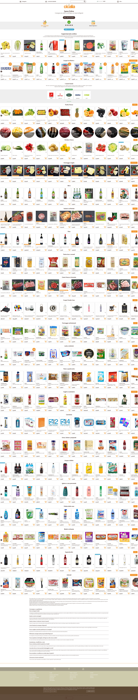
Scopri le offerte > (69, 60)
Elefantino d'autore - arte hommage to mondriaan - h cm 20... (17, 316)
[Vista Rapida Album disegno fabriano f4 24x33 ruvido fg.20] (69, 427)
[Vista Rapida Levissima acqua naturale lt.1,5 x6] (34, 472)
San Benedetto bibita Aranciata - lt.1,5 (76, 476)
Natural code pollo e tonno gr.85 (53, 590)
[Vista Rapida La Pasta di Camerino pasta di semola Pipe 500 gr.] (81, 50)
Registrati (91, 676)
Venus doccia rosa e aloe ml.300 (88, 499)
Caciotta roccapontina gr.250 (40, 178)
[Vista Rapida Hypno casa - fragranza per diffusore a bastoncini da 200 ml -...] (129, 312)
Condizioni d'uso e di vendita (34, 677)
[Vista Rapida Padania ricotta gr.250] (129, 335)
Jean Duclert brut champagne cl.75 (53, 247)
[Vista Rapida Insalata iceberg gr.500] (10, 152)
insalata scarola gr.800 (111, 155)
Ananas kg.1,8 (74, 120)
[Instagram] (55, 669)
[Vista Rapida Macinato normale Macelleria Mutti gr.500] (57, 289)
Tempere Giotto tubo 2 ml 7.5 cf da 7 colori (101, 431)
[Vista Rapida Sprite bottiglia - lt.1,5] (105, 73)
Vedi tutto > (134, 391)
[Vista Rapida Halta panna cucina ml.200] (105, 358)
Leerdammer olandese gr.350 (88, 178)
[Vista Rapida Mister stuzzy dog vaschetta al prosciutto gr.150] (93, 587)
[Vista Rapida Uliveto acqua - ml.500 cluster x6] (117, 472)
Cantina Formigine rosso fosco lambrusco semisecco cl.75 (88, 247)
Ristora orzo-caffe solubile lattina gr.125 (65, 77)
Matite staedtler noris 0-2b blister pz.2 (6, 431)
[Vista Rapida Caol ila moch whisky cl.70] (34, 564)
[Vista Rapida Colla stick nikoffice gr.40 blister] (22, 427)
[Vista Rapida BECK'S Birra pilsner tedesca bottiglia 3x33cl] (93, 198)
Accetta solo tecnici (47, 691)
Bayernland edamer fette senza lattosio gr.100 (112, 54)
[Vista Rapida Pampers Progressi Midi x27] (129, 541)
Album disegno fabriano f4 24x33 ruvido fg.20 (65, 431)
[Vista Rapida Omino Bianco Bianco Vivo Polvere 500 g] (129, 518)
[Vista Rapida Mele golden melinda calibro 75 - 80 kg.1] (10, 50)
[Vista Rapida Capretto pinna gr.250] (34, 50)
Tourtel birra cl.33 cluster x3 (76, 201)
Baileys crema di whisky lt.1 (100, 567)
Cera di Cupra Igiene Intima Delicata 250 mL (52, 499)
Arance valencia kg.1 (87, 120)
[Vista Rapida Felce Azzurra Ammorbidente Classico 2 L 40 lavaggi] (117, 518)
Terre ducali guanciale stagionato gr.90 (124, 225)
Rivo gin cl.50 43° (133, 567)
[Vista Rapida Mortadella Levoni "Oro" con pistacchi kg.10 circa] (69, 221)
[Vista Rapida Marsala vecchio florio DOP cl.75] (81, 564)
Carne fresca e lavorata (74, 674)
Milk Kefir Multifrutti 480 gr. (5, 361)
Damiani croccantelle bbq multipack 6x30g (75, 385)
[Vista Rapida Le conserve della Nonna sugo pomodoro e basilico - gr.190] (81, 404)
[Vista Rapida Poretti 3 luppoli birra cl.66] (34, 198)
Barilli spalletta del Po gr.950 (40, 224)
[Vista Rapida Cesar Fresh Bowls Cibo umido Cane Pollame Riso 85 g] (34, 587)
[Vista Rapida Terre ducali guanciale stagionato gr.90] (129, 221)
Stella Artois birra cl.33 (39, 53)
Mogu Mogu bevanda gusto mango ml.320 (101, 476)
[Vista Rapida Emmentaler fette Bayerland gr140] (81, 335)
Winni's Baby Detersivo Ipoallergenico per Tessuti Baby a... (89, 522)
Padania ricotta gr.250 (122, 338)
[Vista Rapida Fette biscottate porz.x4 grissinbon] (93, 73)
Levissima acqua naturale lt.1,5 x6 (29, 476)
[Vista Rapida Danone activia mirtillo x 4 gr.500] (46, 358)
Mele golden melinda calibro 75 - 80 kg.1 (5, 54)
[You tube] (83, 669)
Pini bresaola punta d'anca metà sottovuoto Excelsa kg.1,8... (112, 225)
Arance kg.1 (14, 120)
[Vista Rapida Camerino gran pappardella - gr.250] (129, 266)
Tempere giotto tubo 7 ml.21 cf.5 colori (88, 431)
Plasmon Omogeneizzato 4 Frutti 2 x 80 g (101, 545)
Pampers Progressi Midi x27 (123, 544)
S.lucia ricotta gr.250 (87, 338)
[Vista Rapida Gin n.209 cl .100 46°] (57, 564)
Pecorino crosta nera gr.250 (29, 178)
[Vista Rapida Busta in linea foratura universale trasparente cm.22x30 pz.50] (34, 427)
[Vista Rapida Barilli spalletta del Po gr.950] (46, 221)
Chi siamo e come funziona (54, 674)
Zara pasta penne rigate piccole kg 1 (53, 270)
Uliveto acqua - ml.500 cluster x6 (112, 476)
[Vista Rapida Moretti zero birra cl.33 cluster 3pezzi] (129, 198)
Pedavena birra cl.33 (15, 201)
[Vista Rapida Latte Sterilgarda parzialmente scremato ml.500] (57, 358)
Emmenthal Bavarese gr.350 (17, 178)
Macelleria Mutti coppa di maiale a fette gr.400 (113, 293)
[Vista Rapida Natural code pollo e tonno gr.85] (57, 587)
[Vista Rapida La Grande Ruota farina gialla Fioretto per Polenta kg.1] (69, 450)
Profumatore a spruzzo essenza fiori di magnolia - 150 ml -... (88, 316)
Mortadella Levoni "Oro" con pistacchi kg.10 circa (64, 225)
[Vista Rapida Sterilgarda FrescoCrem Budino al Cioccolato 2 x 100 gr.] (34, 358)
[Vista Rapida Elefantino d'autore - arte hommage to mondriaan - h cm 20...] (22, 312)
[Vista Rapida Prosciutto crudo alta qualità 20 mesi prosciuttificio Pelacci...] (22, 221)
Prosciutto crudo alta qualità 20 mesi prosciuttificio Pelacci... (17, 225)
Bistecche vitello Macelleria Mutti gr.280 (124, 293)
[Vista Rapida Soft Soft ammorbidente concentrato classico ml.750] (81, 518)
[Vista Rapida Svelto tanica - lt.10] (34, 518)
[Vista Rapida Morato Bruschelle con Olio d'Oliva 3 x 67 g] (57, 381)
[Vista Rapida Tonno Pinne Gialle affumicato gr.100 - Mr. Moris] (69, 289)
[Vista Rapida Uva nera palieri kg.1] (105, 117)
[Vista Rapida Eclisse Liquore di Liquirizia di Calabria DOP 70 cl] (10, 564)
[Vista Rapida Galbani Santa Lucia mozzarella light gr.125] (105, 335)
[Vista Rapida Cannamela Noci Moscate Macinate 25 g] (34, 404)
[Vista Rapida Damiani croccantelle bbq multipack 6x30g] (81, 381)
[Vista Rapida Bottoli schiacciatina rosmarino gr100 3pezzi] (46, 381)
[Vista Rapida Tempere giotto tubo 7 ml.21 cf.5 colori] (93, 427)
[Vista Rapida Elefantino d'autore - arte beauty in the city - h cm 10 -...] (105, 50)
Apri (135, 369)
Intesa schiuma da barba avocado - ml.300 (77, 499)
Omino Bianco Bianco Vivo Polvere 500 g (124, 522)
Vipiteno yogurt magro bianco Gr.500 (123, 54)
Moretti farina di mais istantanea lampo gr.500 (29, 454)
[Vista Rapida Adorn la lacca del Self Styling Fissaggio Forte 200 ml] (105, 495)
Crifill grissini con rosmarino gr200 (30, 384)
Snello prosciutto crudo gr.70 (100, 224)
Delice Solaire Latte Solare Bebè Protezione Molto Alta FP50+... (29, 499)
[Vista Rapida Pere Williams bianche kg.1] (10, 117)
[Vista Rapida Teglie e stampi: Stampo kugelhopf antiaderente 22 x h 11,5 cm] (57, 312)
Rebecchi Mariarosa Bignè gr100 (5, 453)
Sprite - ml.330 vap (39, 76)
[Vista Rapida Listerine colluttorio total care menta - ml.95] (22, 495)
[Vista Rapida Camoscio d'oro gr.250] (129, 175)
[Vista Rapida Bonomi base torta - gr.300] (46, 450)
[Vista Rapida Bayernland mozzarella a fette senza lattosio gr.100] (69, 335)
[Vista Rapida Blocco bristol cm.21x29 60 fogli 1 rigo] (129, 427)
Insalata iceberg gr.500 (4, 155)
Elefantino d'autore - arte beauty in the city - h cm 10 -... (101, 54)
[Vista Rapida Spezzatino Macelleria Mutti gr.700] (81, 289)
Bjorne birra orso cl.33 (4, 201)
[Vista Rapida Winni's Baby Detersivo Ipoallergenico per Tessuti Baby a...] (93, 518)
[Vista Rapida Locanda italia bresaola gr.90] (34, 221)
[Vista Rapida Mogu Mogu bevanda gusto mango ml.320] (105, 472)
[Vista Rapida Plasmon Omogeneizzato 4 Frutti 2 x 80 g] (105, 541)
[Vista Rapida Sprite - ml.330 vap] (46, 73)
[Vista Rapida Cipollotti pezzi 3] (81, 152)
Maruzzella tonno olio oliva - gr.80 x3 (101, 408)
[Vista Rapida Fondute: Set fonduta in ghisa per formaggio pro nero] (117, 312)
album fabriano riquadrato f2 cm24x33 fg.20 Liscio (52, 431)
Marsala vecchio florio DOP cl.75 (76, 567)
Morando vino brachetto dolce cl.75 (65, 53)
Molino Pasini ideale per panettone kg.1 (89, 454)
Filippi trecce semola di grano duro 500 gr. (30, 270)
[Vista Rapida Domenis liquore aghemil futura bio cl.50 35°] (22, 564)
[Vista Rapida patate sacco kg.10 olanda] (93, 152)
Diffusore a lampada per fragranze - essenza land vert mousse (30, 316)
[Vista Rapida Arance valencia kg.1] (93, 117)
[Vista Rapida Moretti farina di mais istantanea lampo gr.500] (34, 450)
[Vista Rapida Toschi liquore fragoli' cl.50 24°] (69, 564)
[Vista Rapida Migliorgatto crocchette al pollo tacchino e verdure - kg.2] (117, 587)
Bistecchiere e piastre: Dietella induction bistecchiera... (5, 316)
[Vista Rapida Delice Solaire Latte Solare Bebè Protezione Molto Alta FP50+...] (34, 495)
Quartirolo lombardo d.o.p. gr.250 (53, 178)
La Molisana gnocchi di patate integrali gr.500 (17, 270)
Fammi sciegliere (53, 691)
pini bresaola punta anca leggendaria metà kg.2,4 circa (52, 54)
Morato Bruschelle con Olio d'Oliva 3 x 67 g (53, 385)
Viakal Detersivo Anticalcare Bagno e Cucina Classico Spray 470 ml (64, 522)
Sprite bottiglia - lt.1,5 (99, 76)
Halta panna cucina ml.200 (100, 361)
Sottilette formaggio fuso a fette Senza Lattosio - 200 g (17, 339)
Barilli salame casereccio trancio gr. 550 (88, 225)
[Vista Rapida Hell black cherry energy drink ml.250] (69, 472)
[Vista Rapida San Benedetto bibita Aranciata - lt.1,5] (81, 472)
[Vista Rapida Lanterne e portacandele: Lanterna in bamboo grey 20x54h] (46, 312)
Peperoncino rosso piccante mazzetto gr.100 (29, 156)
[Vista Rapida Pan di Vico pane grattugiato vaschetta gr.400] (69, 381)
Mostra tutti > (134, 162)
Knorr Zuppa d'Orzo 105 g (99, 270)
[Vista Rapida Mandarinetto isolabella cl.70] (46, 564)
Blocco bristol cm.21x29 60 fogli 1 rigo (124, 431)
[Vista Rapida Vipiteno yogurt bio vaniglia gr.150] (117, 358)
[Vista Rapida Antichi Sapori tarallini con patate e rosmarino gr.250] (129, 381)
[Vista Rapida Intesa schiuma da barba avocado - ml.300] (81, 495)
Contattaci (92, 677)
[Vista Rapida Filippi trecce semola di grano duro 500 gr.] (34, 266)
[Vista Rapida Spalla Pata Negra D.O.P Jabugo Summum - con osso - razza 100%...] (10, 221)
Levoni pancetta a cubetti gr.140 (53, 224)
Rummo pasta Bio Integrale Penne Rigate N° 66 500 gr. (65, 270)
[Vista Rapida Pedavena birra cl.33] (22, 198)
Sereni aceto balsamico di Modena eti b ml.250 (89, 408)
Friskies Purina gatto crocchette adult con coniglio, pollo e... (124, 77)
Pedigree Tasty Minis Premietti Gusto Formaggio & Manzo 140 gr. (101, 591)
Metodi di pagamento (32, 676)
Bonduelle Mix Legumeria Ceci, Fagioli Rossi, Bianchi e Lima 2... (17, 408)
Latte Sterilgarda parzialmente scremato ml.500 (52, 362)
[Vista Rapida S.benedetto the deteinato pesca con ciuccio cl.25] (117, 73)
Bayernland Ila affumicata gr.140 (41, 338)
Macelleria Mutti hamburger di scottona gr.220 (88, 54)
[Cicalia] (69, 6)
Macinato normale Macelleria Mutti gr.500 (53, 293)
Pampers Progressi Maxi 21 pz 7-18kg (88, 545)
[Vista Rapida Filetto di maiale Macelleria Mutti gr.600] (22, 289)
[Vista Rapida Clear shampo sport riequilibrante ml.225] (46, 495)
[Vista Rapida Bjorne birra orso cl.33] (10, 198)
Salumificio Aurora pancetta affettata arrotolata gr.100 (76, 225)
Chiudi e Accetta (91, 691)
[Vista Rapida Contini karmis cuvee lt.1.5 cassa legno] (129, 243)
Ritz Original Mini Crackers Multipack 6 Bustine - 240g (111, 385)
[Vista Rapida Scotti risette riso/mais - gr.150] (22, 381)
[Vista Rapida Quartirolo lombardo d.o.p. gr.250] (57, 175)
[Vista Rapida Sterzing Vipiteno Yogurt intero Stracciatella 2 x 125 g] (22, 358)
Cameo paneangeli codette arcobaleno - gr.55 (52, 454)
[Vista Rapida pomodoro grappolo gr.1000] (105, 152)
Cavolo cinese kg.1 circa (16, 53)
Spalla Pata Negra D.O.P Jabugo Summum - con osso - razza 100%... (5, 225)
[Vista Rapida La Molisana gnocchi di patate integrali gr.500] (22, 266)
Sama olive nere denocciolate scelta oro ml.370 (5, 408)
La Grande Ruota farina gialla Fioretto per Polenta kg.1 (64, 454)
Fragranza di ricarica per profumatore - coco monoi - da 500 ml (64, 316)
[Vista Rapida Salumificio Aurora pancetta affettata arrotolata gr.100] (81, 221)
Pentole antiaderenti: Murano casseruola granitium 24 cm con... (77, 316)
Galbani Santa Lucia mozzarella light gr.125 (100, 339)
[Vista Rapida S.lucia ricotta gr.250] (93, 335)
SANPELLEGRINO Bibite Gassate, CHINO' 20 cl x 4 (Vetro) (17, 476)
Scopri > (135, 208)
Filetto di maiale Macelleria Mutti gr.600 (17, 293)
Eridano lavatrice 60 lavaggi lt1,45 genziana (6, 522)
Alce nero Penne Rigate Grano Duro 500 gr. (88, 270)
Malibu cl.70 (109, 567)
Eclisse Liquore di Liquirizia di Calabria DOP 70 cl (5, 568)
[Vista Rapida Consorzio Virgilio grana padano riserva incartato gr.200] (117, 335)
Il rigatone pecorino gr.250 (99, 178)
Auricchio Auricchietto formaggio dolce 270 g (29, 339)
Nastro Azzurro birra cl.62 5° (100, 201)
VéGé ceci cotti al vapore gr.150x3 (112, 407)
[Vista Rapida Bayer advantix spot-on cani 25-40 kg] (69, 587)
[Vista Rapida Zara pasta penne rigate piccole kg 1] (57, 266)
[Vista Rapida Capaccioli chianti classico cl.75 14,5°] (46, 243)
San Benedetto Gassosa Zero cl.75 (53, 476)
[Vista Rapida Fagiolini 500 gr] (46, 152)
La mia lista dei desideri (94, 674)
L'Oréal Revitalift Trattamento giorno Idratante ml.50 (123, 499)
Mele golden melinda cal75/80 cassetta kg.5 (40, 121)
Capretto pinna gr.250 (28, 53)
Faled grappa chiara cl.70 (123, 567)
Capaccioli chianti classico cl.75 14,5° (40, 247)
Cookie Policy (70, 689)
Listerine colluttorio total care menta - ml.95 (17, 499)
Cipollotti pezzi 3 (74, 155)
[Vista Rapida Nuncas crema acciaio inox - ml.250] (46, 518)
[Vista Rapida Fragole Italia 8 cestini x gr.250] (69, 117)
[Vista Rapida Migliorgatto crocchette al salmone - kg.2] (10, 587)
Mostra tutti (69, 101)
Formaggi (71, 679)
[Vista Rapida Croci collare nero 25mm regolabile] (46, 587)
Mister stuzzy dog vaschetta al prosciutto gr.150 (88, 591)
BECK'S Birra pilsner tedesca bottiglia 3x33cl (88, 202)
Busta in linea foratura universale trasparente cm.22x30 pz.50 (29, 431)
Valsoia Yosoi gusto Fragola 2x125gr (76, 362)
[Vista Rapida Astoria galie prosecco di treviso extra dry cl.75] (105, 243)
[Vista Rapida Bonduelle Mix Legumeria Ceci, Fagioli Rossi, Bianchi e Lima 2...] (22, 404)
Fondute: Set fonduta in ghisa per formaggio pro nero (112, 316)
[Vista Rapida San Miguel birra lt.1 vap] (69, 198)
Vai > (135, 254)
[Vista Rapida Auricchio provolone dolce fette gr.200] (10, 335)
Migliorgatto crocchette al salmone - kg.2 (6, 591)
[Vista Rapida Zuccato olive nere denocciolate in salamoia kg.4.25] (46, 404)
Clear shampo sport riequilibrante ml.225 (41, 499)
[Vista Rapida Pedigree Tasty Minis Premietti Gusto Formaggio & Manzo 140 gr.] (105, 587)
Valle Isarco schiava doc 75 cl (17, 247)
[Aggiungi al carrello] (10, 56)
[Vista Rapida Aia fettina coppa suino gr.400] (105, 289)
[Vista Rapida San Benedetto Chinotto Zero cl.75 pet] (46, 472)
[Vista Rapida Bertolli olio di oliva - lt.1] (69, 404)
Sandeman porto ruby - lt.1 (76, 247)
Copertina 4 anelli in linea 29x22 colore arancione (41, 431)
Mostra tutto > (133, 575)
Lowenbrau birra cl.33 (39, 201)
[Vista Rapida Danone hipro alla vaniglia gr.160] (93, 358)
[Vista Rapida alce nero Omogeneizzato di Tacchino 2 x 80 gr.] (34, 541)
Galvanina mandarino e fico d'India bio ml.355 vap (5, 476)
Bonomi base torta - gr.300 (40, 453)
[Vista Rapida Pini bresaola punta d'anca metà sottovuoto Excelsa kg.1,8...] (117, 221)
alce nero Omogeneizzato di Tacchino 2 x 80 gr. (29, 545)
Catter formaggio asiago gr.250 (52, 338)
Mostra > (134, 104)
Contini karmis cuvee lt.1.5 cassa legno (124, 247)
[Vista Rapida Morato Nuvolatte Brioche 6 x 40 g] (93, 381)
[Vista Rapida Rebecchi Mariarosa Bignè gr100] (10, 450)
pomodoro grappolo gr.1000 (100, 155)
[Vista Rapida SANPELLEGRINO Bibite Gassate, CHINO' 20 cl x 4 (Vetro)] (22, 472)
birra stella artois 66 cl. (51, 201)
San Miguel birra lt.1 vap (63, 201)
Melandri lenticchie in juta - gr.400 (124, 407)
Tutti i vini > (134, 231)
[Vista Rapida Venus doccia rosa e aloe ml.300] (93, 495)
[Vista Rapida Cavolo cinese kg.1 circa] (22, 50)
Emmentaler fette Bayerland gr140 (77, 338)
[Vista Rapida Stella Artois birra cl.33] (46, 50)
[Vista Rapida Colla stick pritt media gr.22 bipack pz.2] (117, 427)
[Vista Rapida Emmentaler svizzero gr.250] (81, 175)
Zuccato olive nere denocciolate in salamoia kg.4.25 (41, 408)
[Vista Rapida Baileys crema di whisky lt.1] (105, 564)
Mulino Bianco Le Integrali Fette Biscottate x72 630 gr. (17, 77)
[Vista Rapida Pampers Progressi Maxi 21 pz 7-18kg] (93, 541)
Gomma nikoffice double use (76, 430)
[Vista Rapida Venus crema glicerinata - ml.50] (117, 495)
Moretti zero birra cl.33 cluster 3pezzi (123, 202)
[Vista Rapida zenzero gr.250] (129, 152)
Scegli (76, 689)
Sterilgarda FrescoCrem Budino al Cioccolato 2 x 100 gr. (29, 362)
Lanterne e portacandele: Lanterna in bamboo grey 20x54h (41, 316)
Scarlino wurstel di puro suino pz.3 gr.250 (89, 293)
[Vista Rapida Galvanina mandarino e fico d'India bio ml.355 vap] (10, 472)
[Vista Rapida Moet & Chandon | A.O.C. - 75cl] (34, 243)
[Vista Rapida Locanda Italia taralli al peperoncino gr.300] (10, 381)
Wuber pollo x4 (38, 292)
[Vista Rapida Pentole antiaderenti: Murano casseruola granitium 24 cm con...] (81, 312)
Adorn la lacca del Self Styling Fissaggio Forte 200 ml (100, 499)
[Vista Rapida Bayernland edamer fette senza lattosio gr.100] (117, 50)
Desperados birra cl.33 (111, 201)
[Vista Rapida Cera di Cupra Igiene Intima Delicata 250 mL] (57, 495)
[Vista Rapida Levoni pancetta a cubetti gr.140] (57, 221)
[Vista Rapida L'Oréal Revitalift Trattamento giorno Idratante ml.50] (129, 495)
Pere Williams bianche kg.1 (5, 120)
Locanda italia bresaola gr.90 (29, 224)
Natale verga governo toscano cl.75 (64, 247)
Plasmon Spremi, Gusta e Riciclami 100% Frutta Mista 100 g (6, 545)
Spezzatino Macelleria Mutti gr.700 (77, 292)
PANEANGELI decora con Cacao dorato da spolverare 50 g (112, 454)
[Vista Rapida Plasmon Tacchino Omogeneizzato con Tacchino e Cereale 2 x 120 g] (117, 541)
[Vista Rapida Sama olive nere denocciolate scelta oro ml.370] (10, 404)
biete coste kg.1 (15, 155)
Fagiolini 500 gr (38, 155)
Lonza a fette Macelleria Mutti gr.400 (29, 293)
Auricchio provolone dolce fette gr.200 (5, 339)
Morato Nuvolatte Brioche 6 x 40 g (89, 384)
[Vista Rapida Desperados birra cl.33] (117, 198)
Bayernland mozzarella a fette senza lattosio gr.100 (64, 339)
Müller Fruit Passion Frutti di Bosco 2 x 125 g (65, 362)
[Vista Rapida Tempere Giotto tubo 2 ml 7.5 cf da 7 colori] (105, 427)
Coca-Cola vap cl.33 (122, 476)
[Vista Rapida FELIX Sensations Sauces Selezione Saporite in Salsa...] (81, 587)
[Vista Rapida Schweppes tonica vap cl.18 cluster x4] (93, 472)
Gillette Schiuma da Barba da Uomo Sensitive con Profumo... (5, 499)
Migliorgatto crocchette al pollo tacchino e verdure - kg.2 (112, 591)
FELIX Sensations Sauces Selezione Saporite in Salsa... (76, 591)
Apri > (135, 140)
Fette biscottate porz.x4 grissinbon (89, 76)
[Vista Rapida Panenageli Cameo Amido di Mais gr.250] (81, 450)
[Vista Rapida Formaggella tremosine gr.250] (117, 175)
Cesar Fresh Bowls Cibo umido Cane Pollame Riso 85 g (29, 591)
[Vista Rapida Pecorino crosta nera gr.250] (34, 175)
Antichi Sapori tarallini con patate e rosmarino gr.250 (124, 385)
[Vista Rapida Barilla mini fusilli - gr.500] (10, 266)
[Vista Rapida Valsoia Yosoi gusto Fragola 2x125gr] (81, 358)
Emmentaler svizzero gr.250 (76, 178)
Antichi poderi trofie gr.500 (111, 270)
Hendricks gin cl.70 (86, 567)
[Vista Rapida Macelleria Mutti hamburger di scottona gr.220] (93, 50)
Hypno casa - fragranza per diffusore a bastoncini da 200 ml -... (124, 316)
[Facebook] (69, 669)
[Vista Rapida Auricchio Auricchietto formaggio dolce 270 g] (34, 335)
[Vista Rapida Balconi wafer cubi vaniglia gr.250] (105, 381)
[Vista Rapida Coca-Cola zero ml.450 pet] (57, 73)
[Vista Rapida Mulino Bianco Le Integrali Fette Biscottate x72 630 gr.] (22, 73)
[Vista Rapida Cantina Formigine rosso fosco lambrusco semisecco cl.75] (93, 243)
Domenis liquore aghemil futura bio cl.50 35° (17, 568)
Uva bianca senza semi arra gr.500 (30, 120)
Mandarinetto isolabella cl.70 (40, 567)
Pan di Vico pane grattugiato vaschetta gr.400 (64, 385)
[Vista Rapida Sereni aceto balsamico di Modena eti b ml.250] (93, 404)
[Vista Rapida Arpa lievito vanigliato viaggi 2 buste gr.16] (22, 450)
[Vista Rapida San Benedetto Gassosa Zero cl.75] (57, 472)
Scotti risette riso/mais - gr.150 (17, 384)
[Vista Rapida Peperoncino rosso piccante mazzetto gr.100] (34, 152)
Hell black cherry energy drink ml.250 (64, 476)
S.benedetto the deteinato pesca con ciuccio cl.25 (112, 77)
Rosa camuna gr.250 (63, 178)
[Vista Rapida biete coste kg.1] (22, 152)
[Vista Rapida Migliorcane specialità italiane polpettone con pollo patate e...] (129, 587)
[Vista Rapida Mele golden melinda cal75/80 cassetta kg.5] (46, 117)
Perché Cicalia (52, 677)
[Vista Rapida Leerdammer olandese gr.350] (93, 175)
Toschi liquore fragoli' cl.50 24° (64, 567)
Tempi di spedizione (32, 674)
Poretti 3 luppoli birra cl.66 (28, 201)
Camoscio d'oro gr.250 (122, 178)
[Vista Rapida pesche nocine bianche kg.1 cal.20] (117, 117)
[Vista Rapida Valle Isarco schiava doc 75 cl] (22, 243)
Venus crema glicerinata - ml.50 (112, 499)
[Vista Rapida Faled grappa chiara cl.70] (129, 564)
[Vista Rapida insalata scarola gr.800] (117, 152)
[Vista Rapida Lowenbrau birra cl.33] (46, 198)
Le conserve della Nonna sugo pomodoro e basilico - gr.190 (76, 408)
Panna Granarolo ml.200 (123, 361)
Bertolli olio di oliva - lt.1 (63, 407)
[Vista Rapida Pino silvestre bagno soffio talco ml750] (69, 495)
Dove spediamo (52, 680)
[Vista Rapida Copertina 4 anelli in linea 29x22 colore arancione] (46, 427)
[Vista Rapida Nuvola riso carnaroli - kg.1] (46, 266)
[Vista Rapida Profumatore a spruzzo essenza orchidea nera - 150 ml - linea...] (105, 312)
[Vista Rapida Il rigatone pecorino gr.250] (105, 175)
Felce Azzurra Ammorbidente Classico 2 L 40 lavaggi (112, 522)
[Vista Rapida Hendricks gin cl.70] (93, 564)
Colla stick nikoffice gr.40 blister (17, 430)
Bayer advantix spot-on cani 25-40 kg (65, 591)
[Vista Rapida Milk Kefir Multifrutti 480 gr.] (10, 358)
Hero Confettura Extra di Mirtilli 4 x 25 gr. (6, 77)
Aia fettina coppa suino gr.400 (100, 292)
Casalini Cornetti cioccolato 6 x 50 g (77, 77)
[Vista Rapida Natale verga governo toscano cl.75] (69, 243)
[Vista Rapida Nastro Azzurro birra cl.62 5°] (105, 198)
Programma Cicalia (53, 676)
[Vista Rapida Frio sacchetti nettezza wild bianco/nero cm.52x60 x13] (57, 518)
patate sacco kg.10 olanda (87, 155)
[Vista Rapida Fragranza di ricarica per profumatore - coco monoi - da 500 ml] (69, 312)
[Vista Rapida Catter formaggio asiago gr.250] (57, 335)
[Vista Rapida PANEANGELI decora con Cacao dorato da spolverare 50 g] (117, 450)
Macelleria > (134, 277)
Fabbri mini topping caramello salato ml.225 (100, 454)
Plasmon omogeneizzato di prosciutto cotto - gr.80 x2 (76, 545)
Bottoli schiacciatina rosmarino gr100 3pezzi (40, 385)
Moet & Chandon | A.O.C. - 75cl (29, 247)
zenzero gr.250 (121, 155)
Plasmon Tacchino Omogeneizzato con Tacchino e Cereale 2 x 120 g (112, 545)
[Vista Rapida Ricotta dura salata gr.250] (10, 175)
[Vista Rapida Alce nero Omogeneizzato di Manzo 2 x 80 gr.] (22, 541)
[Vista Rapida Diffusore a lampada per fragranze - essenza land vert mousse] (34, 312)
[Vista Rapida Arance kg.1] (22, 117)
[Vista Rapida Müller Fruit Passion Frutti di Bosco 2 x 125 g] (69, 358)
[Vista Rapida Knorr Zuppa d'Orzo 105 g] (105, 266)
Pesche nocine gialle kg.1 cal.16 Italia (52, 121)
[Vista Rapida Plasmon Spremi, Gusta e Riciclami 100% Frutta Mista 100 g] (10, 541)
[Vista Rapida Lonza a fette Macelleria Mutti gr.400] (34, 289)
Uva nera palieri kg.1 (99, 120)
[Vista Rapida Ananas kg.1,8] (81, 117)
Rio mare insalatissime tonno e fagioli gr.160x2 (52, 408)
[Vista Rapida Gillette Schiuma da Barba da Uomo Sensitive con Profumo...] (10, 495)
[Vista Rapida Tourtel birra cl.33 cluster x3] (81, 198)
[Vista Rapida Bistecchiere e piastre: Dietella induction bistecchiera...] (10, 312)
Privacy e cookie (32, 679)
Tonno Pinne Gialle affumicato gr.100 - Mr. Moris (64, 293)
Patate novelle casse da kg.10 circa (53, 155)
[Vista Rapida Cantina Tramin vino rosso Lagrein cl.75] (10, 243)
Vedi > (135, 323)
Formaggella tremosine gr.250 (112, 178)
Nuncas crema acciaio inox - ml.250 (40, 522)
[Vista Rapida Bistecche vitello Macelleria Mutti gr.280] (129, 289)
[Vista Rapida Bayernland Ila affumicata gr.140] (46, 335)
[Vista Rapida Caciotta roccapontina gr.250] (46, 175)
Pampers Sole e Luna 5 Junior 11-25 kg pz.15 (41, 545)
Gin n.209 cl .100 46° (51, 567)
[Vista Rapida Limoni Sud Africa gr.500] (129, 117)
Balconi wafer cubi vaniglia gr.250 (100, 384)
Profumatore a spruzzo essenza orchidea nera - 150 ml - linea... (100, 316)
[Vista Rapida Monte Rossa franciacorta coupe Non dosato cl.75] (117, 243)
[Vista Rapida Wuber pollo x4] (46, 289)
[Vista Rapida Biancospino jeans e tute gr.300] (105, 518)
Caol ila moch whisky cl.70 (28, 567)
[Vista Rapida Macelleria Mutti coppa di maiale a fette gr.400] (117, 289)
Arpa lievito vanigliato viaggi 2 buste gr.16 (17, 454)
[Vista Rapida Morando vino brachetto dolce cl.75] (69, 50)
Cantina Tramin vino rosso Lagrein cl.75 (6, 247)
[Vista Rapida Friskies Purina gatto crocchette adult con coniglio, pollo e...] (129, 73)
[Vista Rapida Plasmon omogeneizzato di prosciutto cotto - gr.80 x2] (81, 541)
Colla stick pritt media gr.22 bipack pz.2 (113, 431)
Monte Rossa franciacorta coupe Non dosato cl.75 (112, 247)
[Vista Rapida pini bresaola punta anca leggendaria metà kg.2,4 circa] (57, 50)
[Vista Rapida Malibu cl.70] (117, 564)
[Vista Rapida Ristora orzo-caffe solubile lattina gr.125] (69, 73)
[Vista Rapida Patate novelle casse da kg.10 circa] (57, 152)
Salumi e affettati (73, 676)
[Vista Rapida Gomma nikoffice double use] (81, 427)
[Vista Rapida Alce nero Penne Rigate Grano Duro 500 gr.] (93, 266)
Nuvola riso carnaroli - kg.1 (40, 270)
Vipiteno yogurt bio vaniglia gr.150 (112, 361)
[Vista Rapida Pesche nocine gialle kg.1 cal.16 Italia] (57, 117)
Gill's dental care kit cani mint (17, 590)
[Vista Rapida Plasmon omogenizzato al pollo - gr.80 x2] (57, 541)
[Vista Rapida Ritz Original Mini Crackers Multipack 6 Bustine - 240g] (117, 381)
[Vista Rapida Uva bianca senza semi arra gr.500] (34, 117)
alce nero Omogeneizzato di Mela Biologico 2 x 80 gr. (65, 545)
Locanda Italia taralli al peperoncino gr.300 (4, 385)
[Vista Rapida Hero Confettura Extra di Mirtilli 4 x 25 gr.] (10, 73)
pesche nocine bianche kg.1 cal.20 (112, 120)
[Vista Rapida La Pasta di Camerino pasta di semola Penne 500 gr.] (81, 266)
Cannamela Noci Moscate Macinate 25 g (28, 408)
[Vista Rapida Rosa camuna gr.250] (69, 175)
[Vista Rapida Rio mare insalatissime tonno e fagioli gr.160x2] (57, 404)
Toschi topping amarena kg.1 (123, 453)
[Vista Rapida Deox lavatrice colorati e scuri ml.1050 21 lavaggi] (22, 518)
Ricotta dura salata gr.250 (4, 178)
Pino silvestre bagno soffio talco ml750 (64, 499)
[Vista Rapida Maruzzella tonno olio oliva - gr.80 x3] (105, 404)
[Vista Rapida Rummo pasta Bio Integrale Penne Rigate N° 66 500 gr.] (69, 266)
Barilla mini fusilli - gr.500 (4, 270)
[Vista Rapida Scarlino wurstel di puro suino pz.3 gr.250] (93, 289)
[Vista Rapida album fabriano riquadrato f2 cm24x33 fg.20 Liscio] (57, 427)
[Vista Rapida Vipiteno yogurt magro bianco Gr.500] (129, 50)
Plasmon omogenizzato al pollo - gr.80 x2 (53, 545)
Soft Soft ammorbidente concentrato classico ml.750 (76, 522)
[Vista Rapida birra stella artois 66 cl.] (57, 198)
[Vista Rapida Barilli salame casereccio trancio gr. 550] (93, 221)
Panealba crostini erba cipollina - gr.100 (29, 77)
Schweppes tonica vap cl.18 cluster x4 (89, 476)
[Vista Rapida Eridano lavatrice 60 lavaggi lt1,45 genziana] (10, 518)
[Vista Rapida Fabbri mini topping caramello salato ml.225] (105, 450)
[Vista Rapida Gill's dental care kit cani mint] (22, 587)
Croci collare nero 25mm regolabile (40, 591)
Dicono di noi (52, 679)
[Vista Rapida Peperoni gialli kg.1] (69, 152)
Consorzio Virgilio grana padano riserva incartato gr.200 (112, 339)
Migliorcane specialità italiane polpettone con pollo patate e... (123, 591)
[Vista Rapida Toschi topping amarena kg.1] (129, 450)
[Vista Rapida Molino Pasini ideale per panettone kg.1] (93, 450)
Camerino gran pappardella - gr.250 (123, 270)
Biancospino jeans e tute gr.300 (100, 521)
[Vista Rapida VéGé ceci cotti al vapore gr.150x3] (117, 404)
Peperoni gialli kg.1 (62, 155)
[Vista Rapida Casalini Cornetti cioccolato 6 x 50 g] (81, 73)
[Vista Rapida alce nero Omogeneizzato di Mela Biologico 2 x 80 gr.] (69, 541)
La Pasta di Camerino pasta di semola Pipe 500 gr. (76, 54)
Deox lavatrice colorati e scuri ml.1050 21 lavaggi (17, 522)
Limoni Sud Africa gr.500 (123, 120)
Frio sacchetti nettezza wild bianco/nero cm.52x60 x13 (52, 522)
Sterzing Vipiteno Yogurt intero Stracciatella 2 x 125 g (17, 362)
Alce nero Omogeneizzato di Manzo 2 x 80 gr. (17, 545)
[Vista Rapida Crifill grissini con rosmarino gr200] (34, 381)
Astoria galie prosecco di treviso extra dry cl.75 (100, 247)
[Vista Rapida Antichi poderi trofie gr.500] (117, 266)
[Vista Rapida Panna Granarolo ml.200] (129, 358)
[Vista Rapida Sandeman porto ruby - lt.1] (81, 243)
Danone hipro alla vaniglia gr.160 (88, 361)
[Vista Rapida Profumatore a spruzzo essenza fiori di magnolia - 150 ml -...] (93, 312)
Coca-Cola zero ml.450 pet (52, 76)
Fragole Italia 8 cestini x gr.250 (64, 120)
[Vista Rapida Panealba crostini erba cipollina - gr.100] (34, 73)
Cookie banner (31, 680)
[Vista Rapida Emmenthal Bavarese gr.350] (22, 175)
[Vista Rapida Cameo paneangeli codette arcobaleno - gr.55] (57, 450)
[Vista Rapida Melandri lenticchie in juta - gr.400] (129, 404)
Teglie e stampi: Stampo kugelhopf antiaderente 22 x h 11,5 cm (53, 316)
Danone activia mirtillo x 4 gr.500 (41, 361)
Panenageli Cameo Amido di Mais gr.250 (77, 454)
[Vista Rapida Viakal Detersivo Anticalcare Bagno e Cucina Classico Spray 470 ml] (69, 518)
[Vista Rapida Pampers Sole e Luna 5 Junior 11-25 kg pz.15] (46, 541)
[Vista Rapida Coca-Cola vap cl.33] (129, 472)
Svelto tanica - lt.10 (27, 521)
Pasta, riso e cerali (73, 677)
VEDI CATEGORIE (70, 17)
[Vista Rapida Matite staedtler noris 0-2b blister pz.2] (10, 427)
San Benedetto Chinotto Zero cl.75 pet (41, 476)
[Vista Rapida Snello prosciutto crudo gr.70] (105, 221)
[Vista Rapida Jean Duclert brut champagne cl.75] (57, 243)
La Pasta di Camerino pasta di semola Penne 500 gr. (76, 270)
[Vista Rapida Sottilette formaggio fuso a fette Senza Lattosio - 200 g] (22, 335)
